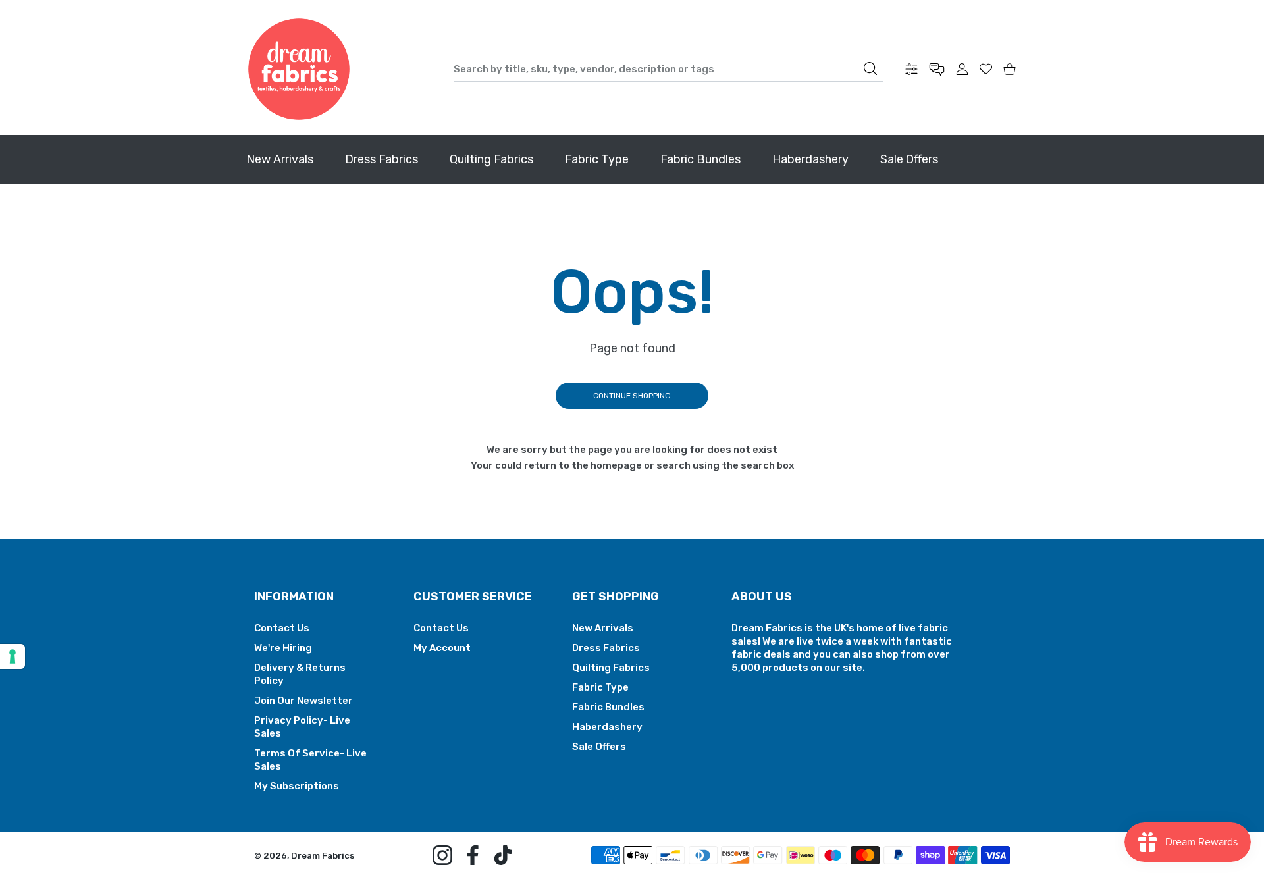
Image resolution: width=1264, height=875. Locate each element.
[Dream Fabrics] (299, 69)
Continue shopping (632, 395)
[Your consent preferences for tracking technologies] (12, 656)
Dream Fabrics (322, 856)
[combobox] (668, 69)
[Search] (870, 68)
